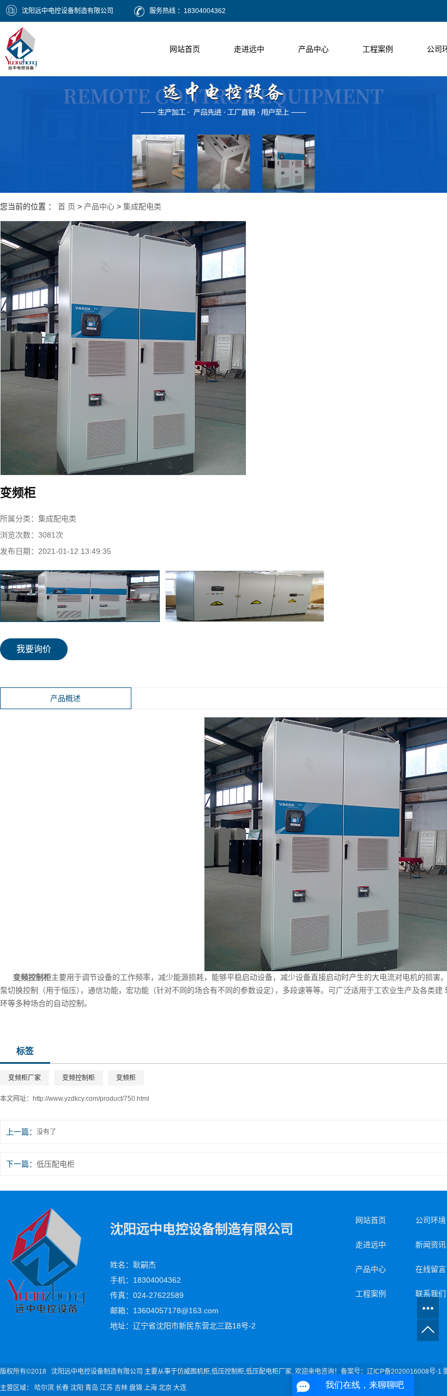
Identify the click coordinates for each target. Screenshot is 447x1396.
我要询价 (33, 649)
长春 (62, 1388)
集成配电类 (142, 206)
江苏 (106, 1388)
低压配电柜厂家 (269, 1371)
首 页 (66, 206)
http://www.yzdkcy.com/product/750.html (91, 1098)
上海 (150, 1388)
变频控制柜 (78, 1078)
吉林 (121, 1388)
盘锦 (135, 1388)
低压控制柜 (228, 1371)
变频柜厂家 (24, 1078)
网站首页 (185, 49)
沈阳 (76, 1388)
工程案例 (378, 49)
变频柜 (126, 1078)
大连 (179, 1388)
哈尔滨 (44, 1388)
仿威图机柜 (193, 1371)
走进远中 (249, 49)
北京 (165, 1388)
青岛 (91, 1388)
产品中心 (313, 49)
